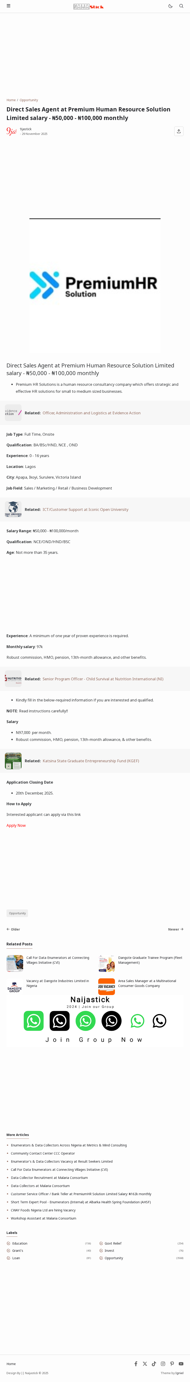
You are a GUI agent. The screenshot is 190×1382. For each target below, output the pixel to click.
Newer (173, 929)
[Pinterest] (172, 1365)
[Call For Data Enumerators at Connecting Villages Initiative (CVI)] (14, 970)
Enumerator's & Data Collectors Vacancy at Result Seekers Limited (62, 1161)
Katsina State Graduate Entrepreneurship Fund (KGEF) (91, 760)
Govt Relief (113, 1243)
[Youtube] (181, 1365)
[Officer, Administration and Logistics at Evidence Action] (13, 419)
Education (19, 1243)
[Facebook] (135, 1365)
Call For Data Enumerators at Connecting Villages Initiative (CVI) (57, 960)
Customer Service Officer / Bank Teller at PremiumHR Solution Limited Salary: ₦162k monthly (81, 1194)
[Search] (181, 6)
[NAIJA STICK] (89, 6)
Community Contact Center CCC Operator (43, 1153)
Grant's (17, 1250)
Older (15, 929)
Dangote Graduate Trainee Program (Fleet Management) (150, 960)
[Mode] (170, 6)
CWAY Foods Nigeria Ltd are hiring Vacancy (43, 1210)
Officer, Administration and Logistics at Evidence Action (92, 412)
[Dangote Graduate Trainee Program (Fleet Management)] (106, 970)
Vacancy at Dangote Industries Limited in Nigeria (57, 983)
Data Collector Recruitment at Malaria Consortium (49, 1177)
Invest (109, 1250)
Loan (16, 1258)
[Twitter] (144, 1365)
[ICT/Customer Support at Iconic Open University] (13, 516)
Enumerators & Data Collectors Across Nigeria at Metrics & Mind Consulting (69, 1145)
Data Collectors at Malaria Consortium (40, 1186)
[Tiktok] (154, 1365)
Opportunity (17, 913)
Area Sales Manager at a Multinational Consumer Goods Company (147, 983)
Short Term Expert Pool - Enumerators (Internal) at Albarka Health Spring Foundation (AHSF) (81, 1202)
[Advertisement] (95, 55)
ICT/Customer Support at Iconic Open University (85, 509)
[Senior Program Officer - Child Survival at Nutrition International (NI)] (13, 685)
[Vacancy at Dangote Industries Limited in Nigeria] (14, 994)
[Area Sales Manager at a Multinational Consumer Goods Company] (106, 994)
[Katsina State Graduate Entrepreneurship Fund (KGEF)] (13, 767)
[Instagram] (163, 1365)
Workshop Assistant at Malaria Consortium (43, 1218)
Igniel (179, 1373)
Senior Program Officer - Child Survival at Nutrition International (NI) (103, 678)
